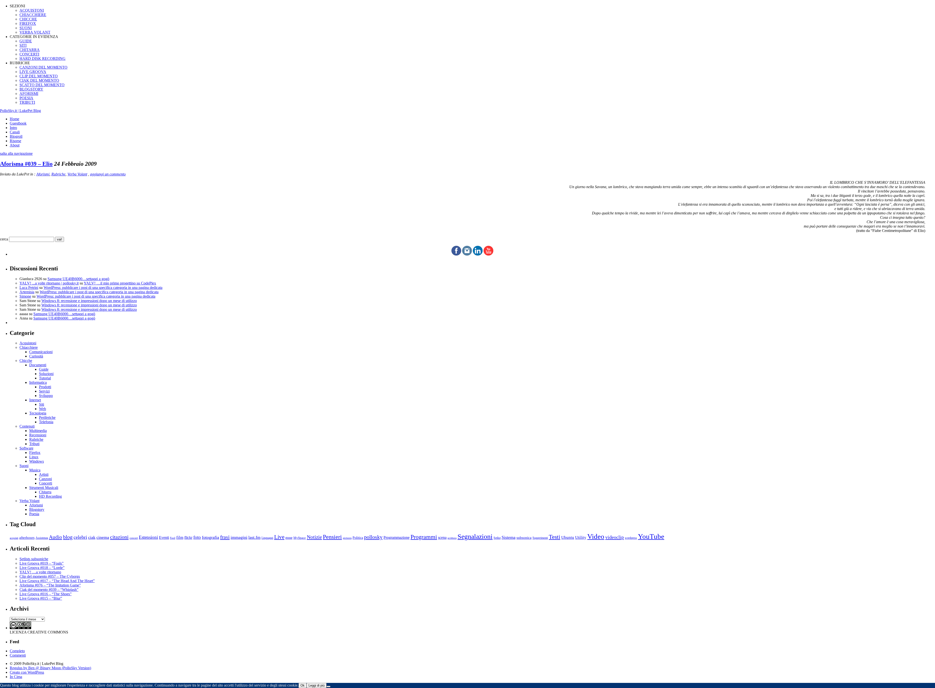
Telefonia (46, 422)
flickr (188, 537)
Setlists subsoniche (33, 559)
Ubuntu (567, 537)
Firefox (34, 452)
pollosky (373, 537)
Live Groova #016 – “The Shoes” (45, 594)
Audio (55, 537)
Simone (25, 296)
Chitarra (45, 492)
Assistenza (42, 538)
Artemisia (26, 292)
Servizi (44, 391)
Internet (35, 400)
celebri (80, 537)
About (14, 145)
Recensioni (37, 435)
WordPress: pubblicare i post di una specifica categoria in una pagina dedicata (103, 287)
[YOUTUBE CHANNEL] (488, 254)
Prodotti (45, 387)
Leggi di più (317, 685)
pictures (347, 537)
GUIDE (25, 41)
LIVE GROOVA (32, 72)
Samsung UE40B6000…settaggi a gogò (78, 279)
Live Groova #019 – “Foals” (41, 563)
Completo (17, 651)
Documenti (37, 365)
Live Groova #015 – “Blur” (40, 598)
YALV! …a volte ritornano (40, 572)
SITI (23, 45)
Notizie (314, 537)
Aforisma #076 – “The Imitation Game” (50, 585)
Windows (36, 461)
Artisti (43, 474)
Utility (580, 537)
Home (14, 119)
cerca (4, 239)
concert (134, 537)
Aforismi (42, 174)
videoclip (614, 537)
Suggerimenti (540, 538)
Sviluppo (46, 396)
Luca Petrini (28, 287)
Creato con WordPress (27, 672)
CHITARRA (29, 50)
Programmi (424, 536)
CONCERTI (29, 54)
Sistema (508, 537)
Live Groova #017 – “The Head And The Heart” (57, 581)
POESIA (26, 98)
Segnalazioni (475, 536)
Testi (554, 536)
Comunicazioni (41, 352)
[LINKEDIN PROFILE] (478, 254)
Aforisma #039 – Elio (26, 164)
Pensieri (332, 537)
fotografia (210, 537)
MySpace (299, 538)
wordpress (631, 538)
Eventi (164, 537)
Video (595, 536)
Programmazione (396, 537)
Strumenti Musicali (43, 488)
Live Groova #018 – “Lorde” (42, 568)
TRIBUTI (27, 102)
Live (279, 537)
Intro (13, 128)
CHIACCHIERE (32, 15)
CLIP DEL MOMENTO (38, 76)
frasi (225, 537)
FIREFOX (27, 23)
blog (68, 537)
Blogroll (16, 136)
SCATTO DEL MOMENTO (42, 85)
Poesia (34, 514)
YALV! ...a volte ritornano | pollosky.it (49, 283)
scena (442, 537)
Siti (41, 404)
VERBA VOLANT (34, 32)
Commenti (18, 655)
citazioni (119, 537)
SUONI (25, 28)
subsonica (524, 538)
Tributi (34, 444)
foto (197, 537)
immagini (239, 537)
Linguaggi (267, 538)
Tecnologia (37, 413)
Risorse (15, 141)
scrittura (452, 537)
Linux (33, 457)
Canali (15, 132)
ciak (91, 537)
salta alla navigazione (16, 153)
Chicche (25, 360)
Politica (358, 538)
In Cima (16, 677)
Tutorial (45, 378)
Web (42, 409)
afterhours (27, 538)
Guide (43, 369)
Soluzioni (46, 374)
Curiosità (36, 356)
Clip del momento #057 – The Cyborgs (49, 576)
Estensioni (148, 537)
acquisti (14, 538)
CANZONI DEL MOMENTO (43, 67)
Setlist (497, 538)
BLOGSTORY (31, 89)
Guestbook (18, 123)
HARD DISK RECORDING (42, 58)
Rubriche (58, 174)
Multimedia (38, 431)
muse (288, 538)
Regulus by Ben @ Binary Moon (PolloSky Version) (50, 668)
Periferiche (47, 417)
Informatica (38, 382)
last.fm (254, 537)
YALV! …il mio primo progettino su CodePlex (120, 283)
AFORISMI (28, 94)
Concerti (45, 483)
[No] (328, 686)
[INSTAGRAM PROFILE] (467, 254)
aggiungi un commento (108, 174)
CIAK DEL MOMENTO (39, 80)
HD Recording (50, 496)
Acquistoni (27, 343)
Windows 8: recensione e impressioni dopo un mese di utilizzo (89, 301)
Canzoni (45, 479)
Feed (172, 537)
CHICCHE (28, 19)
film (179, 537)
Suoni (23, 466)
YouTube (651, 536)
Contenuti (27, 426)
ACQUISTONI (31, 10)
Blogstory (36, 509)
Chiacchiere (28, 347)
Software (26, 448)
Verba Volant (77, 174)
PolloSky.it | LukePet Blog (20, 111)
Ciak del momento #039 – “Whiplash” (48, 589)
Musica (34, 470)
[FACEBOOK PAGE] (456, 254)
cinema (102, 537)
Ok (302, 685)
